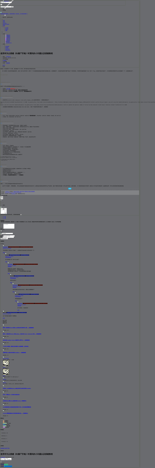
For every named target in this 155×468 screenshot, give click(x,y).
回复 (4, 252)
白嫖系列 (7, 37)
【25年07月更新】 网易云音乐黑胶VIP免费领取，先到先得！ (16, 346)
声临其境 (7, 41)
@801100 (10, 266)
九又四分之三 (8, 42)
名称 (1, 232)
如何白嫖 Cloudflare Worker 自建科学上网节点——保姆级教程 (16, 340)
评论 (1, 228)
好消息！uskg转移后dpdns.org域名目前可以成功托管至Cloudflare (17, 388)
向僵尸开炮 (7, 448)
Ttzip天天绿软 (6, 358)
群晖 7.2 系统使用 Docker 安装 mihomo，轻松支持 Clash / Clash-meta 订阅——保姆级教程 (22, 333)
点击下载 (8, 88)
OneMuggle (8, 56)
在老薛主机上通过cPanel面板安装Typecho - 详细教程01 (14, 400)
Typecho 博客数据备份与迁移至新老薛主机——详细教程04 (15, 413)
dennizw (4, 379)
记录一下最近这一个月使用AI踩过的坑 (11, 394)
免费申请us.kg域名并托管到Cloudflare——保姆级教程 (14, 352)
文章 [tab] (4, 9)
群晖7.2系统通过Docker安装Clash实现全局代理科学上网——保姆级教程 (18, 327)
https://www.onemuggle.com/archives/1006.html (13, 192)
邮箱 (1, 235)
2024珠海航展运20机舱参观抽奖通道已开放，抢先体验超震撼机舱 (17, 407)
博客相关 (7, 35)
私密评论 (2, 229)
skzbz (4, 367)
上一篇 (4, 218)
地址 (1, 237)
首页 (4, 65)
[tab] (71, 320)
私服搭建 (2, 448)
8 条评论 (5, 60)
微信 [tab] (4, 205)
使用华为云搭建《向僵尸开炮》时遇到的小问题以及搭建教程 (24, 191)
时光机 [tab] (4, 10)
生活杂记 (7, 40)
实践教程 (7, 36)
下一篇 (4, 216)
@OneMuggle (8, 257)
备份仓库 (7, 38)
